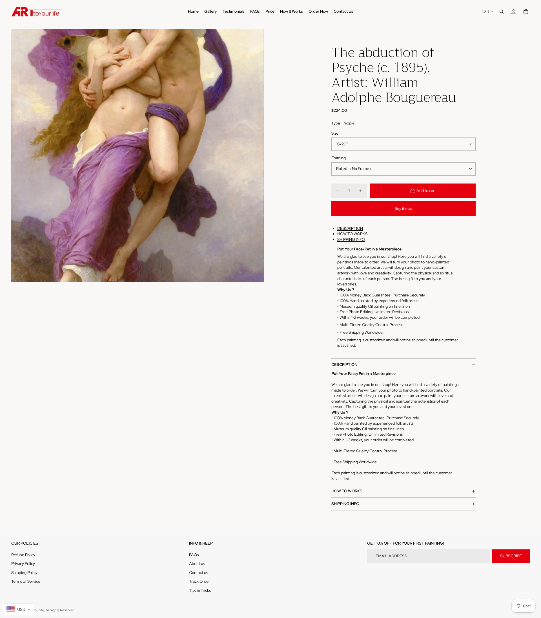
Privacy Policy (23, 563)
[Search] (501, 11)
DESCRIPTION (350, 228)
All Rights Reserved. (60, 610)
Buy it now (403, 208)
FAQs (194, 554)
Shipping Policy (24, 572)
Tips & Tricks (200, 590)
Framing (338, 157)
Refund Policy (23, 554)
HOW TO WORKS (352, 233)
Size (334, 133)
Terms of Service (25, 581)
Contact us (198, 572)
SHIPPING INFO (351, 239)
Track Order (199, 581)
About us (197, 563)
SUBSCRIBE (511, 555)
